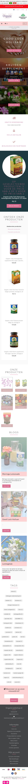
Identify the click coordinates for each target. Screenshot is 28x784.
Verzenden (14, 745)
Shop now (14, 80)
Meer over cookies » (22, 3)
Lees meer (6, 486)
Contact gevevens (14, 747)
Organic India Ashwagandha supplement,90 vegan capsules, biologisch (14, 260)
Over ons (14, 729)
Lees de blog (14, 50)
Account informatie (14, 756)
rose (19, 664)
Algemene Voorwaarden (14, 731)
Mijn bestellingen (14, 759)
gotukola (5, 636)
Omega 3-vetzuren (13, 605)
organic (7, 654)
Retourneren (14, 740)
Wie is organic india (14, 738)
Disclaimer (14, 733)
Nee (15, 3)
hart (22, 636)
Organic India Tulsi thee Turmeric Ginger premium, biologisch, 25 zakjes (14, 291)
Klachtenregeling (14, 743)
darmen (18, 632)
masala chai (8, 650)
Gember (8, 600)
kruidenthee (9, 641)
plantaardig (9, 664)
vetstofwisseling (18, 677)
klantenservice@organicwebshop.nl (14, 718)
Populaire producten (14, 232)
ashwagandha (18, 614)
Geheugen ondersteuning (13, 596)
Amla (13, 591)
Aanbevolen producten (14, 226)
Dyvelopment (20, 778)
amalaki (7, 614)
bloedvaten (19, 623)
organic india (18, 654)
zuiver (17, 682)
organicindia (8, 659)
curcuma (9, 632)
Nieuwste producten (14, 229)
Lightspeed (8, 778)
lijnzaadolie (7, 645)
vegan (6, 677)
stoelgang (9, 668)
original (19, 659)
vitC (9, 682)
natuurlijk (19, 650)
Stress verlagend (9, 609)
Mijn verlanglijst (14, 761)
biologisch (8, 623)
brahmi (8, 627)
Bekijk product (14, 205)
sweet (18, 668)
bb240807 (18, 618)
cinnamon (18, 627)
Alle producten (14, 763)
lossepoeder (19, 645)
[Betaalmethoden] (4, 769)
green (14, 636)
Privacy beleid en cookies (14, 736)
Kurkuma (18, 600)
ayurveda (8, 618)
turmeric (7, 673)
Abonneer (14, 700)
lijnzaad (19, 641)
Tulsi (20, 609)
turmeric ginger (18, 673)
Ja (10, 3)
